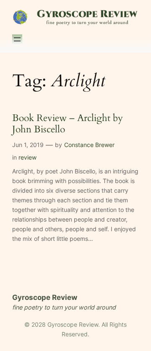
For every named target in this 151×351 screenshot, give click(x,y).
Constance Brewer (89, 144)
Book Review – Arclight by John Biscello (67, 124)
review (27, 157)
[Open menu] (17, 39)
